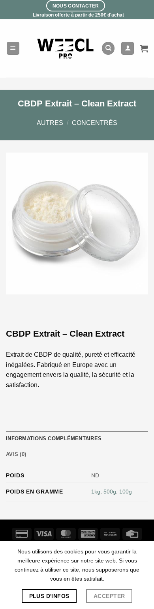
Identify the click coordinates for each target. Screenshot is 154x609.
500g (109, 491)
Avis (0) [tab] (16, 454)
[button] (13, 48)
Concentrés (94, 122)
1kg (95, 491)
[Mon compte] (127, 48)
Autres (50, 122)
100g (125, 491)
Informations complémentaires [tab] (53, 438)
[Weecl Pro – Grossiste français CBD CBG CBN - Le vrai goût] (66, 48)
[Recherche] (108, 48)
